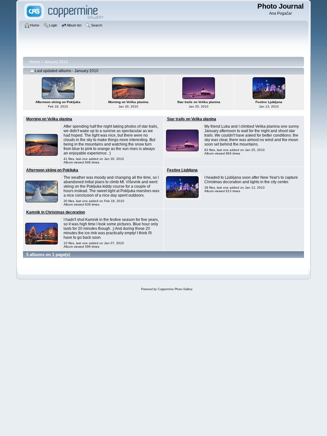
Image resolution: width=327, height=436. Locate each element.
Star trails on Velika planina (191, 119)
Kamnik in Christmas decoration (55, 212)
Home (34, 62)
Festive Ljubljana (182, 170)
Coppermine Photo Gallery (175, 289)
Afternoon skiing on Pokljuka (52, 170)
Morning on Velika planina (49, 119)
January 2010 (56, 62)
